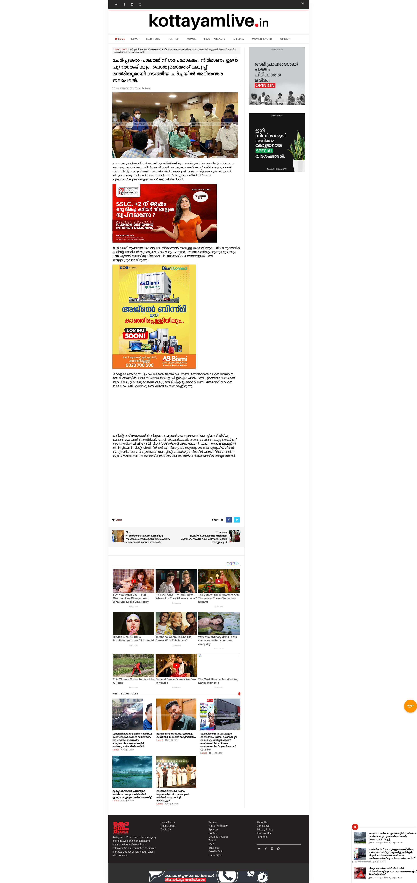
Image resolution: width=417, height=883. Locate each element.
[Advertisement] (176, 411)
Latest (124, 49)
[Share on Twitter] (237, 519)
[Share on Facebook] (229, 519)
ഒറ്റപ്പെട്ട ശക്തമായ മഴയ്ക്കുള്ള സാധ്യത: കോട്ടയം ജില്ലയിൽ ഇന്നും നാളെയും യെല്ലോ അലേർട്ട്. (132, 794)
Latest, (148, 88)
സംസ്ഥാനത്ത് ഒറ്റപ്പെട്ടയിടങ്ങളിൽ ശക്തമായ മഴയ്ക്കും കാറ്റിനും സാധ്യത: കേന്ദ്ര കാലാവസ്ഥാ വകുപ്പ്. (392, 836)
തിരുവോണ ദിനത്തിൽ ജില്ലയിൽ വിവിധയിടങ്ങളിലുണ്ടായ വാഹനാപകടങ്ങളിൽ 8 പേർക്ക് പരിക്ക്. (392, 871)
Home (121, 38)
